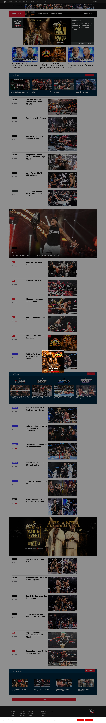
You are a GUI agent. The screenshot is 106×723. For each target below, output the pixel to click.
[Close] (104, 720)
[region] (53, 720)
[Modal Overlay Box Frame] (53, 361)
